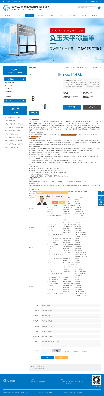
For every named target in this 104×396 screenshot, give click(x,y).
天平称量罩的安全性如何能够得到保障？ (15, 144)
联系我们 (98, 1)
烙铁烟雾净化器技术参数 (11, 134)
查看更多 (8, 100)
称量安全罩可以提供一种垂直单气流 (14, 124)
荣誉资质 (72, 15)
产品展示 (73, 67)
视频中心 (61, 15)
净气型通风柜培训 (39, 366)
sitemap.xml (59, 392)
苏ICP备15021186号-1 (49, 392)
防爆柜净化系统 (10, 82)
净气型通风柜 (10, 79)
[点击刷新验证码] (56, 350)
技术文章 (51, 15)
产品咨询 (71, 107)
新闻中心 (40, 15)
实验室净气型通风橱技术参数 (12, 130)
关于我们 (18, 15)
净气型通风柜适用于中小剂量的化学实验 (15, 127)
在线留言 (93, 1)
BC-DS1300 (9, 88)
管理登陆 (79, 392)
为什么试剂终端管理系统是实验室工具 (14, 140)
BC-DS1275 (9, 91)
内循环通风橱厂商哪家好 (11, 120)
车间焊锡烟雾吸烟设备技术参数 (13, 117)
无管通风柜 (9, 85)
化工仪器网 (72, 392)
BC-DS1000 (9, 94)
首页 (68, 67)
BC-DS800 (8, 97)
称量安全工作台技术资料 (11, 147)
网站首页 (7, 15)
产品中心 (29, 15)
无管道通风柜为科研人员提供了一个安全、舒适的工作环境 (15, 137)
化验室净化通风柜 (39, 368)
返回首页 (87, 1)
